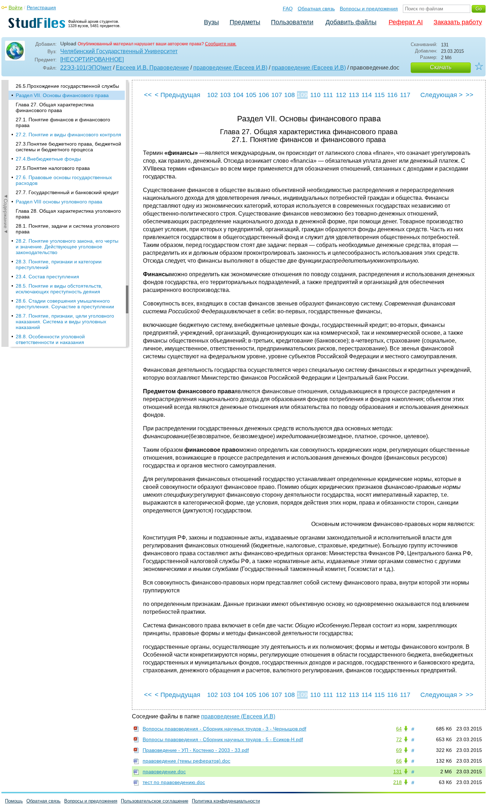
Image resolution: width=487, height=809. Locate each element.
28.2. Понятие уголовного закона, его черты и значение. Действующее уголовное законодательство (67, 246)
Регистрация (41, 7)
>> (469, 94)
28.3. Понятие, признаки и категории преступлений (59, 264)
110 (315, 94)
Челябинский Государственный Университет (119, 51)
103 (225, 94)
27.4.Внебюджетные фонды (48, 159)
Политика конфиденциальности (226, 801)
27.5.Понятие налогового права (53, 168)
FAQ (288, 8)
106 (263, 94)
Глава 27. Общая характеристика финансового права (55, 107)
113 (354, 94)
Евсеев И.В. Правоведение (152, 68)
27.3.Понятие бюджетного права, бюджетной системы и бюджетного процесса (68, 146)
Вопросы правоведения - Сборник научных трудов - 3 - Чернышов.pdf (224, 729)
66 (399, 761)
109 (302, 94)
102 (212, 94)
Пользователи (292, 22)
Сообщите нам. (220, 44)
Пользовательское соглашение (154, 801)
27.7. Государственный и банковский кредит (67, 192)
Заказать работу (458, 22)
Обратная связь (316, 8)
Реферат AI (406, 22)
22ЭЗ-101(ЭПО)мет (86, 68)
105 (251, 94)
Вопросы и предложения (369, 8)
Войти (15, 7)
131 (397, 771)
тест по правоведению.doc (174, 782)
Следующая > (441, 94)
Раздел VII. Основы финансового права (62, 95)
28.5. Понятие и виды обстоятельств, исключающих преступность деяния (59, 288)
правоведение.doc (164, 771)
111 (328, 94)
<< (148, 94)
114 (367, 94)
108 (289, 94)
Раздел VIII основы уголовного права (59, 201)
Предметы (245, 22)
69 (399, 750)
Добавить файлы (350, 22)
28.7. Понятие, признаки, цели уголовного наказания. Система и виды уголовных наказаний (65, 321)
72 (399, 739)
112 (341, 94)
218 (397, 782)
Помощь (14, 801)
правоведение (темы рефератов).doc (186, 761)
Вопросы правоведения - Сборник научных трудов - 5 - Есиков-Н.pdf (223, 739)
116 (392, 94)
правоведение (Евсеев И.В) (230, 68)
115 (379, 94)
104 (238, 94)
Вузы (211, 22)
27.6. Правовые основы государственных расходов (64, 180)
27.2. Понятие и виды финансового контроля (68, 134)
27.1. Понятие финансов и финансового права (63, 122)
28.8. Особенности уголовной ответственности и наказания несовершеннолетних (50, 342)
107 (276, 94)
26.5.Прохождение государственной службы (67, 86)
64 (399, 729)
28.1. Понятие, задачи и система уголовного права (67, 228)
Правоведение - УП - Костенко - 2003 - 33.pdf (196, 750)
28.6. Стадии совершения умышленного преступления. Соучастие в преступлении (65, 303)
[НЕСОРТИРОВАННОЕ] (92, 59)
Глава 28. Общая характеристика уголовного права (68, 213)
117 (405, 94)
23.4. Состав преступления (47, 276)
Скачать (440, 67)
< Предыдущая (177, 94)
